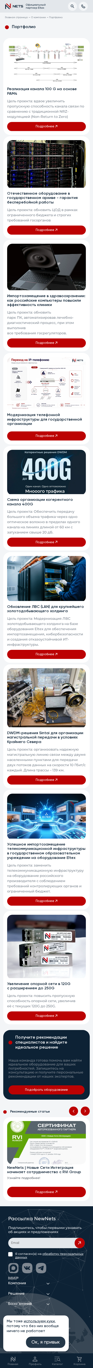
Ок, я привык (45, 1342)
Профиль (35, 1364)
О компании (38, 17)
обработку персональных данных (49, 1255)
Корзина (79, 1364)
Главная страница (16, 17)
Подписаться (80, 1243)
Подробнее (45, 126)
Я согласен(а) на (49, 1255)
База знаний (20, 1304)
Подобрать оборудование (46, 1089)
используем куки (39, 1321)
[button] (73, 1111)
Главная (13, 1364)
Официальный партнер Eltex (33, 6)
